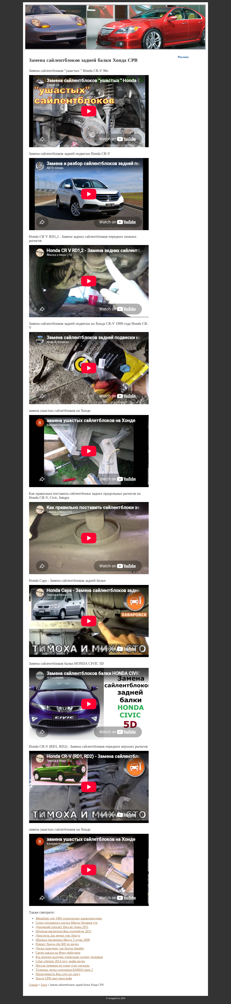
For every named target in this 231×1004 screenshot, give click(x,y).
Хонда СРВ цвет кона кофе (54, 978)
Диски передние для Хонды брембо (60, 948)
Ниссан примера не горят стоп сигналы (62, 965)
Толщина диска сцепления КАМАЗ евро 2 (64, 970)
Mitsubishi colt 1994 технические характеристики (69, 918)
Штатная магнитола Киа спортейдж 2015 (63, 931)
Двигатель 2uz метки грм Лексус (58, 935)
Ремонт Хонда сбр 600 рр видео (57, 944)
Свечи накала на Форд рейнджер (58, 952)
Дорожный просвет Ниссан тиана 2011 (62, 927)
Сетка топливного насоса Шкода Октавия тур (66, 922)
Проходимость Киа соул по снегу (58, 974)
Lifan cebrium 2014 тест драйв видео (60, 961)
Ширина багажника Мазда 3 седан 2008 (63, 940)
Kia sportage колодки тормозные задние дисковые (69, 957)
